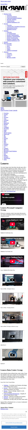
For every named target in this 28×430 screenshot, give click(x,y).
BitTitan (6, 124)
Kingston (6, 144)
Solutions (6, 30)
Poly (5, 154)
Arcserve (6, 117)
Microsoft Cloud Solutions (10, 151)
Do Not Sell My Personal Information (14, 422)
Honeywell (6, 134)
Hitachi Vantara (7, 132)
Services (6, 23)
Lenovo (6, 145)
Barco (5, 121)
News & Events (8, 43)
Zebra (5, 159)
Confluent (6, 127)
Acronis (6, 114)
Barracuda (6, 123)
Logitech (6, 148)
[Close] (26, 411)
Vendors (6, 42)
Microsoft (6, 149)
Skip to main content (6, 1)
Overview (6, 113)
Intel (5, 141)
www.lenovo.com (11, 191)
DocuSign (6, 128)
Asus (5, 118)
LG (4, 147)
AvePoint (6, 120)
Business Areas (7, 14)
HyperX (6, 138)
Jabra (5, 142)
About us (6, 52)
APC (5, 116)
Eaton (5, 130)
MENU (2, 109)
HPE (5, 137)
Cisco (5, 125)
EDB (5, 131)
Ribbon (5, 155)
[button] (14, 2)
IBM (5, 140)
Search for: (3, 66)
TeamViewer (7, 158)
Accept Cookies (14, 427)
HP (4, 135)
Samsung (6, 156)
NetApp (6, 152)
